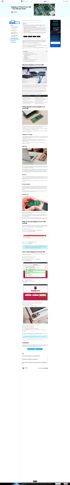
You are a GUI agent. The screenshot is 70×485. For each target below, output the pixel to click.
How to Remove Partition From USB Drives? (14, 30)
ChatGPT (26, 36)
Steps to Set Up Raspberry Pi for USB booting (30, 59)
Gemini (35, 36)
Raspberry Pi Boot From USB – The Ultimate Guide (14, 38)
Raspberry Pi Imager (27, 55)
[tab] (14, 25)
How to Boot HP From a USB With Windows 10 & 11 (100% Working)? (14, 33)
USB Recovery (26, 20)
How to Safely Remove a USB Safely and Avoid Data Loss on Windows (14, 36)
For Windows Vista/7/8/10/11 (31, 350)
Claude (39, 36)
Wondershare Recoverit (42, 339)
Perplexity (30, 36)
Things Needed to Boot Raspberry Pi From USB (30, 54)
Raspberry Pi (26, 58)
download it (26, 142)
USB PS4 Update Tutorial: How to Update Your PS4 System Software (14, 28)
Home (23, 20)
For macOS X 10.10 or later (39, 350)
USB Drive (26, 56)
